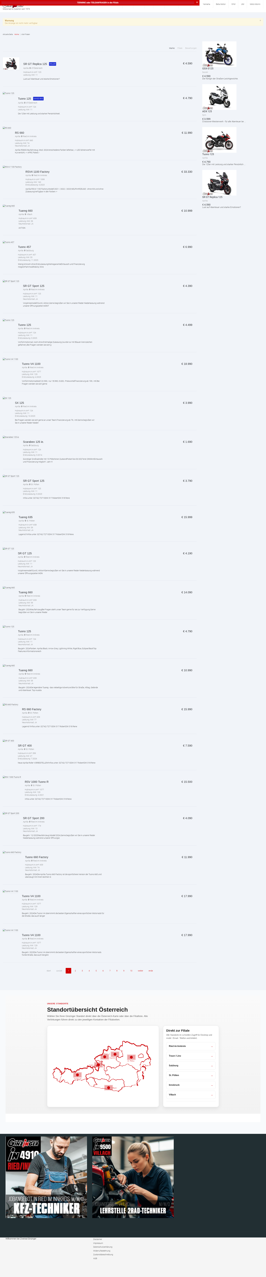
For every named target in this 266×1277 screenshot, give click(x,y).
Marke (172, 48)
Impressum (98, 1243)
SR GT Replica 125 (35, 63)
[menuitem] (206, 4)
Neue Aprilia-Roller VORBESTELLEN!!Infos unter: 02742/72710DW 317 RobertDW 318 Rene (56, 763)
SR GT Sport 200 (33, 818)
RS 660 (19, 132)
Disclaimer (97, 1239)
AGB (95, 1258)
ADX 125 (207, 111)
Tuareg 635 (26, 517)
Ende (151, 971)
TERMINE (81, 2)
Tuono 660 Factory (36, 857)
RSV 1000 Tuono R (36, 781)
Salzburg (30, 250)
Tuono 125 (24, 98)
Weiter (140, 971)
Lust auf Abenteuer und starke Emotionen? (41, 79)
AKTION (22, 228)
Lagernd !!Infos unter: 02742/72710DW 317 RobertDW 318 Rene (46, 534)
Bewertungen (191, 48)
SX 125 (19, 402)
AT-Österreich (37, 68)
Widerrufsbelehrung (101, 1251)
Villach (29, 214)
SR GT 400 (25, 745)
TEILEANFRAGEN (99, 2)
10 (131, 971)
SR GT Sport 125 (33, 285)
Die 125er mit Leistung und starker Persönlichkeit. (39, 113)
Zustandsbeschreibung (103, 1254)
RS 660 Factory (31, 709)
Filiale (180, 48)
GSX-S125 (207, 68)
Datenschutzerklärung (102, 1247)
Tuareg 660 (26, 210)
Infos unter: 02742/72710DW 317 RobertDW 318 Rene (46, 498)
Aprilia (26, 68)
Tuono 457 (24, 246)
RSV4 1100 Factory (37, 171)
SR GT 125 (25, 553)
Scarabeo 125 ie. (33, 441)
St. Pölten (35, 484)
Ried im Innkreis (29, 136)
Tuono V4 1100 (31, 363)
